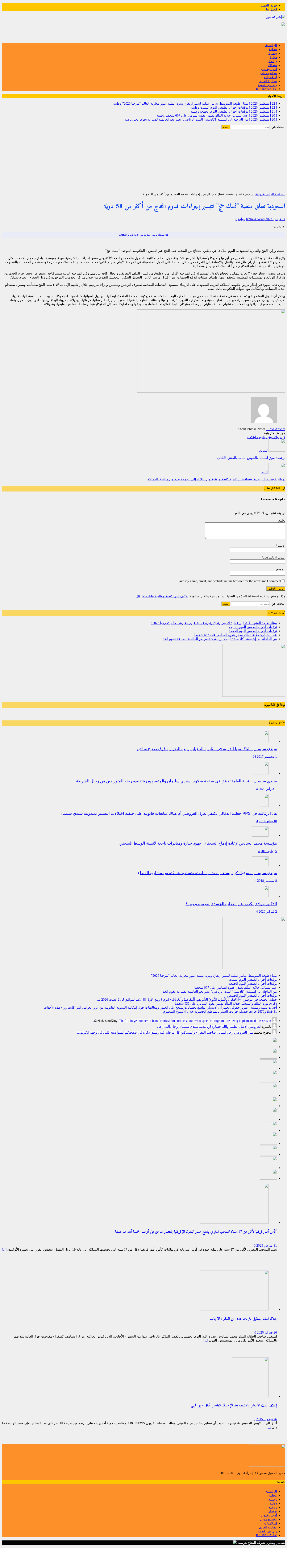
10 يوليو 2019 (268, 821)
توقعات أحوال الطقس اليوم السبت (253, 627)
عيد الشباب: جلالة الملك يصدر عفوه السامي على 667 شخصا (235, 635)
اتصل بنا (271, 9)
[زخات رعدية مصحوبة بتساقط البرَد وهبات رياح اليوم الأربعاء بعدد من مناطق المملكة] (268, 1168)
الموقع (280, 569)
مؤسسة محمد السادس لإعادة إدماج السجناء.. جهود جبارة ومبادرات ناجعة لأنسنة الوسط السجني (198, 843)
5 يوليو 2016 (269, 851)
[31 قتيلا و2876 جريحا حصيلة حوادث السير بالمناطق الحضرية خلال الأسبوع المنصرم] (268, 1154)
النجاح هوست (246, 1542)
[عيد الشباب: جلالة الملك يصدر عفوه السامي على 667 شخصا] (268, 1081)
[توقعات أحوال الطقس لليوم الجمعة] (268, 1068)
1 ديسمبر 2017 (267, 756)
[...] (4, 1249)
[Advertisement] (143, 160)
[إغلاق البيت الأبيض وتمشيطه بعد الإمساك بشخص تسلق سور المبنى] (250, 1396)
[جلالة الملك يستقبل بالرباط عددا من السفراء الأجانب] (234, 1309)
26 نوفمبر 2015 (266, 1419)
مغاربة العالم (268, 81)
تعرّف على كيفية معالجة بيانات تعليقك (162, 596)
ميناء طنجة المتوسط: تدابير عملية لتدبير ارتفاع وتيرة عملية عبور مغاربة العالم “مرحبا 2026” (214, 623)
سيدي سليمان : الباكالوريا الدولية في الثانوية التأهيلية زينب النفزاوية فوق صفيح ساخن (207, 748)
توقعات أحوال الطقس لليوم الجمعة (253, 631)
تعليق (281, 520)
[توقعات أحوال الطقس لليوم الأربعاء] (268, 1178)
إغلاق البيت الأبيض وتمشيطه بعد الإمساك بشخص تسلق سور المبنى (234, 1405)
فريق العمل (269, 5)
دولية (273, 57)
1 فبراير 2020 (268, 789)
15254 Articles (275, 429)
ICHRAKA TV (266, 89)
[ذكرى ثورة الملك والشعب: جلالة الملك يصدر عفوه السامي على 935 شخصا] (268, 1130)
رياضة (273, 61)
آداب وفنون (269, 69)
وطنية (273, 53)
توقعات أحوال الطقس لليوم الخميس (252, 995)
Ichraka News (255, 219)
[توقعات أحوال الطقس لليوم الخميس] (268, 1106)
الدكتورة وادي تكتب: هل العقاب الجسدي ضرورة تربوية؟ (231, 903)
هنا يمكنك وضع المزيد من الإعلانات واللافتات (144, 234)
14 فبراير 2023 (275, 219)
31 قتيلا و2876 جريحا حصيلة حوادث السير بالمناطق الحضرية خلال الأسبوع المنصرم (220, 1011)
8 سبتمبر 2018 (267, 880)
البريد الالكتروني (274, 557)
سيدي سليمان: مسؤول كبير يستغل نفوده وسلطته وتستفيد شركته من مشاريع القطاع (207, 873)
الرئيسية (271, 45)
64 (254, 756)
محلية (273, 49)
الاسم (281, 545)
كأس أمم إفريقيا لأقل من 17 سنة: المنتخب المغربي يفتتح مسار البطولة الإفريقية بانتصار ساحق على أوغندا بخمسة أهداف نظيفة (196, 1231)
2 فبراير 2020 (268, 911)
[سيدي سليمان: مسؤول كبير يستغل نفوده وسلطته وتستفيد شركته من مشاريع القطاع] (260, 865)
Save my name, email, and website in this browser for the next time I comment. (229, 581)
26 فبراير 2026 (267, 1332)
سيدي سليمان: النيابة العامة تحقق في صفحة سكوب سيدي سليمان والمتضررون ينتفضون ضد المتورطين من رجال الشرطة (176, 781)
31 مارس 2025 (266, 1245)
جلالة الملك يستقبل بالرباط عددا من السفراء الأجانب (243, 1318)
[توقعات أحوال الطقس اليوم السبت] (268, 1057)
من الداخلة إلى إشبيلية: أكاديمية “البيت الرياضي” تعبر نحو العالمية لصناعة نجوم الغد (220, 639)
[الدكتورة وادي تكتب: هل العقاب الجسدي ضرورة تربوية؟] (260, 896)
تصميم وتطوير (275, 1542)
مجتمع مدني (268, 73)
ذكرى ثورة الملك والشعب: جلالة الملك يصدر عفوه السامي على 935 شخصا (226, 1003)
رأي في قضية (267, 85)
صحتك (272, 65)
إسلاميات (270, 77)
